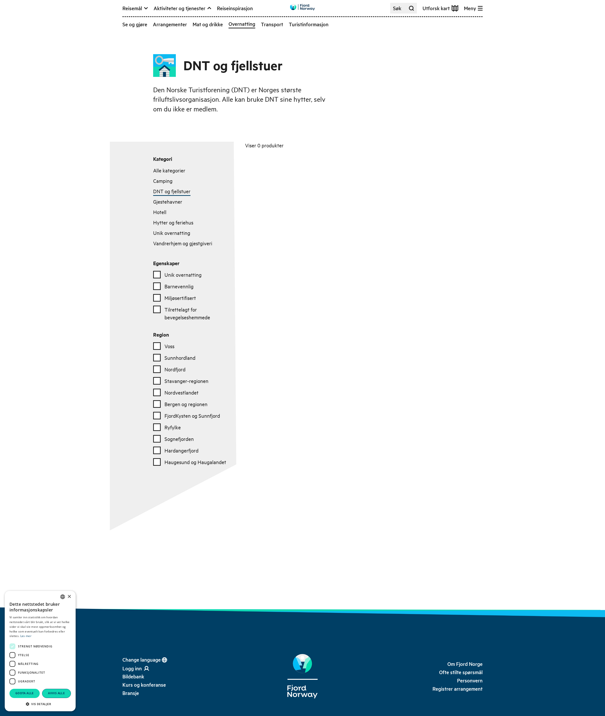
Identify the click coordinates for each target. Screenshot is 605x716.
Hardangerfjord (181, 450)
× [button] (69, 596)
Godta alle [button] (24, 693)
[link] (133, 676)
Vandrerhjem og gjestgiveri (182, 243)
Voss (169, 346)
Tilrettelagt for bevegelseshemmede (187, 313)
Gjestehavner (167, 201)
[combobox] (62, 596)
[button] (40, 704)
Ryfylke (172, 427)
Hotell (159, 212)
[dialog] (40, 651)
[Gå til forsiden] (302, 7)
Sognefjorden (179, 438)
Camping (163, 180)
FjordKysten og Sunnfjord (192, 415)
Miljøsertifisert (180, 297)
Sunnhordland (179, 357)
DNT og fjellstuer (171, 191)
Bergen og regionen (185, 404)
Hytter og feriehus (173, 222)
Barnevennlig (179, 286)
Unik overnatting (171, 232)
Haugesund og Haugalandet (195, 462)
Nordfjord (175, 369)
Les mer (25, 636)
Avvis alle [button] (56, 693)
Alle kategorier (169, 170)
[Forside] (302, 676)
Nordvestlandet (181, 392)
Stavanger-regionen (186, 381)
